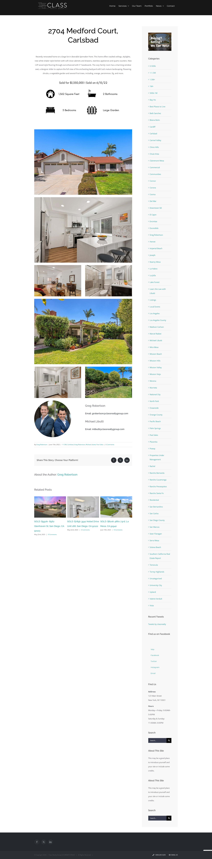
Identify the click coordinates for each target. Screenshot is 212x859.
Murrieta (153, 387)
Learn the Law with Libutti (158, 291)
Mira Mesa (154, 347)
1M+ (151, 86)
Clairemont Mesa (157, 160)
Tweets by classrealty (157, 624)
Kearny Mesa (155, 262)
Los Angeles (155, 313)
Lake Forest (154, 282)
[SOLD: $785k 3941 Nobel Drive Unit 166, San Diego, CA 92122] (50, 497)
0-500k (153, 66)
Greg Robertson (41, 444)
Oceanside (154, 408)
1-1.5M (64, 444)
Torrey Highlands (157, 571)
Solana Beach (155, 547)
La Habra (153, 268)
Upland (153, 592)
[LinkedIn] (50, 842)
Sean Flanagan (156, 533)
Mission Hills (155, 360)
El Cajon (153, 214)
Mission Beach (156, 354)
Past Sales (99, 444)
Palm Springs (155, 428)
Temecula (154, 565)
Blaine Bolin (155, 120)
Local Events (155, 306)
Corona (153, 187)
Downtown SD (156, 208)
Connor (153, 181)
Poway (152, 448)
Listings (153, 300)
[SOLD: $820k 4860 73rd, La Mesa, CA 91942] (83, 497)
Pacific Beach (155, 421)
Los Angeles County (158, 320)
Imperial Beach (156, 248)
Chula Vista (154, 154)
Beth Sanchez (155, 113)
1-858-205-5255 (160, 855)
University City (156, 585)
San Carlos (154, 513)
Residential (154, 500)
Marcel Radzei (155, 333)
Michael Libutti (91, 444)
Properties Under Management (157, 457)
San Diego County (157, 520)
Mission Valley (156, 367)
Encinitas (153, 221)
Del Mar (153, 201)
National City (155, 394)
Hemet (152, 241)
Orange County (156, 414)
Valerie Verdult (156, 598)
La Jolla (153, 275)
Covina (152, 194)
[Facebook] (37, 842)
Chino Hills (154, 147)
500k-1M (153, 93)
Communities (155, 174)
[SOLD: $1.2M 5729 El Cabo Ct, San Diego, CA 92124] (116, 497)
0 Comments (110, 444)
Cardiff (152, 127)
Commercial (155, 167)
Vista (152, 605)
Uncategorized (156, 578)
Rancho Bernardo (157, 473)
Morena (153, 381)
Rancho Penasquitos (158, 486)
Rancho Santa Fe (157, 493)
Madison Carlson (157, 327)
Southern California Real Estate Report (160, 556)
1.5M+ (152, 79)
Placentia (153, 442)
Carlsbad (70, 444)
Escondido (154, 228)
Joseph (152, 255)
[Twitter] (43, 842)
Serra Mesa (154, 540)
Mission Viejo (155, 374)
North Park (154, 401)
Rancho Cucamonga (158, 479)
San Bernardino (156, 506)
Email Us (174, 855)
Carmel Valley (155, 140)
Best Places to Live (157, 106)
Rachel (152, 466)
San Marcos (154, 527)
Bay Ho (153, 100)
